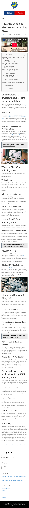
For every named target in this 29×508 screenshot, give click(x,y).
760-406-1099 (23, 503)
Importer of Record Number (10, 76)
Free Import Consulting (20, 13)
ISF (26, 105)
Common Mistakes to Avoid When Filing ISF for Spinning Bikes (13, 83)
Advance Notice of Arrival (9, 66)
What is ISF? (7, 60)
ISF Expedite (23, 445)
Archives (3, 466)
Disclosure (14, 505)
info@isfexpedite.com (8, 504)
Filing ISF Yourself (8, 72)
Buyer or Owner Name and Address (11, 79)
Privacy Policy (22, 504)
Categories (4, 455)
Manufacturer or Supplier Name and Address (13, 78)
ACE (23, 255)
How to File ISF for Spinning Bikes (10, 69)
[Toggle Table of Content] (24, 55)
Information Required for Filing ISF (10, 75)
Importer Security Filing (10, 115)
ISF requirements (16, 134)
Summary (5, 90)
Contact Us (4, 495)
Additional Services (5, 488)
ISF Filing (3, 490)
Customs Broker (10, 445)
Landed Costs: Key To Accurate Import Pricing (12, 480)
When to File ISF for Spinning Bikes (11, 63)
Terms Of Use (16, 504)
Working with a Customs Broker (11, 70)
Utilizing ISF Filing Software (10, 73)
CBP (3, 118)
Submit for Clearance (9, 13)
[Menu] (3, 18)
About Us (3, 493)
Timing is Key (7, 64)
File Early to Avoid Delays (9, 67)
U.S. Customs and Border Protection (17, 116)
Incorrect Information (9, 85)
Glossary (3, 497)
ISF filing (11, 267)
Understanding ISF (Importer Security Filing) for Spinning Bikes (13, 58)
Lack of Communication (9, 88)
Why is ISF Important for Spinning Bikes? (12, 61)
